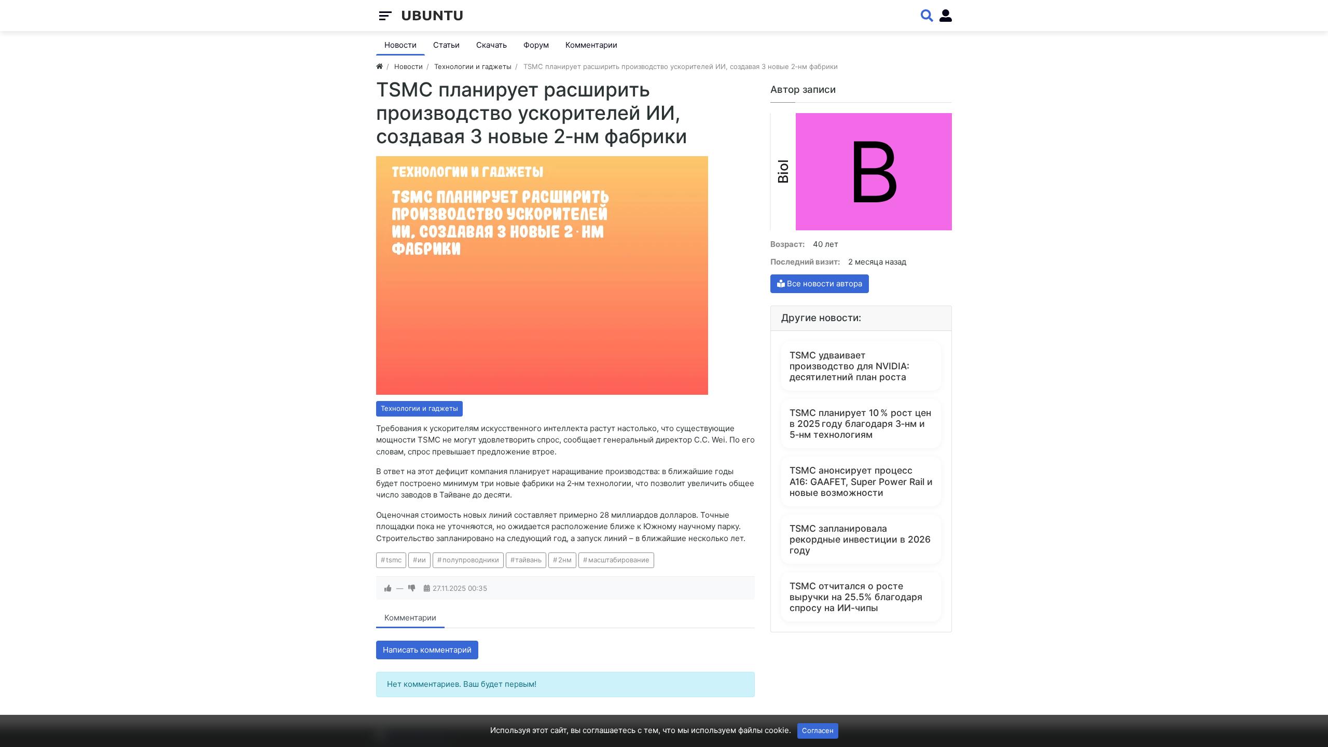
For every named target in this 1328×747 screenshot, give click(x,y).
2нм (565, 560)
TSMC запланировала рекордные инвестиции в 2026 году (860, 539)
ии (422, 560)
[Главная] (379, 66)
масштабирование (618, 560)
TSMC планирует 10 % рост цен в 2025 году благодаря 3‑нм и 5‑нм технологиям (860, 423)
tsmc (394, 560)
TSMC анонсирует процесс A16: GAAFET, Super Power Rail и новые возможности (861, 481)
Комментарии (410, 617)
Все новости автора (823, 283)
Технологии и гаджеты (419, 408)
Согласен (818, 730)
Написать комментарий (427, 650)
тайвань (528, 560)
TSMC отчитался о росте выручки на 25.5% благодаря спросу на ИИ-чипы (856, 596)
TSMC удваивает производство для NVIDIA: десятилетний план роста (849, 366)
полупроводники (470, 560)
